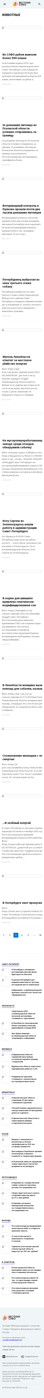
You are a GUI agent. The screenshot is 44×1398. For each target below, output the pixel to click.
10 (40, 935)
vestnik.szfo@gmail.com (12, 1340)
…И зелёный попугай (16, 823)
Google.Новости (31, 1357)
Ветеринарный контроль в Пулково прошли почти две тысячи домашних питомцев (21, 209)
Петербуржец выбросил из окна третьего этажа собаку (20, 283)
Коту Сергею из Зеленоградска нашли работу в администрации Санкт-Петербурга (19, 526)
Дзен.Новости (12, 1357)
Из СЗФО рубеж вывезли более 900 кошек (19, 56)
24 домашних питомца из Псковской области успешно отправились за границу (19, 130)
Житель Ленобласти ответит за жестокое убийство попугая (17, 360)
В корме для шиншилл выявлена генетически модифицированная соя (19, 602)
